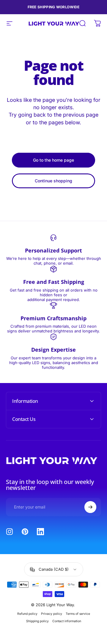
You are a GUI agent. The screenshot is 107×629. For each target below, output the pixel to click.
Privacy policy (51, 614)
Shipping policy (37, 621)
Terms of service (78, 614)
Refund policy (27, 614)
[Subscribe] (90, 507)
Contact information (66, 621)
